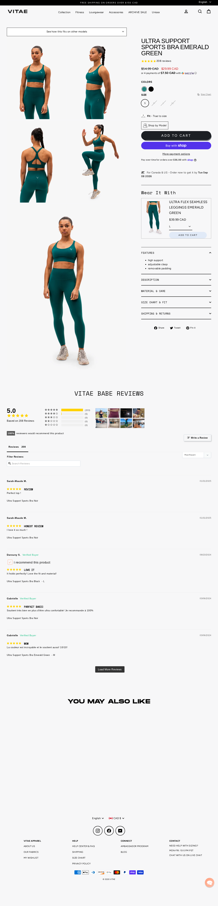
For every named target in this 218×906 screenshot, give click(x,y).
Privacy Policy (81, 863)
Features (147, 253)
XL (172, 103)
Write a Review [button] (199, 438)
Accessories (116, 12)
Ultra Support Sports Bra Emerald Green (28, 655)
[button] (176, 73)
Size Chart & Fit (154, 302)
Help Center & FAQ (83, 846)
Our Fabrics (31, 852)
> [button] (109, 669)
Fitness (79, 12)
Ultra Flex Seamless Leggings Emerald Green (188, 207)
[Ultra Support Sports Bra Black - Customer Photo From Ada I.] (126, 413)
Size (144, 94)
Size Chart (78, 858)
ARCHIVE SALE (137, 12)
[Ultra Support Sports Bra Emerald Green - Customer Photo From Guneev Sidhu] (126, 423)
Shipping (77, 852)
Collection (64, 12)
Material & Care (153, 291)
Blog (124, 852)
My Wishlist (31, 858)
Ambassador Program (135, 846)
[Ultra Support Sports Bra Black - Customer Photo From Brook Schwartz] (138, 413)
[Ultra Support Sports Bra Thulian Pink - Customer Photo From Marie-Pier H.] (114, 413)
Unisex (156, 12)
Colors (146, 81)
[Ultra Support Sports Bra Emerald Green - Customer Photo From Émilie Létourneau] (101, 423)
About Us (29, 846)
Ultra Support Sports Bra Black (23, 581)
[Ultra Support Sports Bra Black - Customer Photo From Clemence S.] (101, 413)
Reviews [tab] (14, 446)
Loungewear (96, 12)
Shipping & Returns (155, 313)
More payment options (176, 153)
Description (150, 280)
